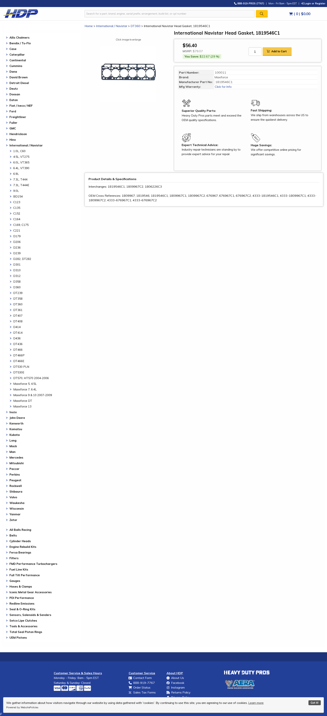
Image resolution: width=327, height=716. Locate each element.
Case (12, 49)
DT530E (18, 372)
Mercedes (16, 457)
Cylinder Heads (20, 541)
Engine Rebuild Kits (22, 547)
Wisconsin (16, 508)
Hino (12, 139)
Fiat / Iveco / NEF (21, 105)
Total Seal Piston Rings (25, 632)
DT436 (18, 344)
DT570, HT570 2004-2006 (31, 378)
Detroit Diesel (19, 83)
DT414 (18, 332)
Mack (13, 446)
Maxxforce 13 (22, 406)
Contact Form (142, 678)
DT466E (18, 361)
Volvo (13, 497)
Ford (12, 111)
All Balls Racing (20, 530)
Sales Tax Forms (144, 692)
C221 (16, 230)
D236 (17, 247)
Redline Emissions (21, 603)
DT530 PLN (21, 366)
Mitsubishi (16, 463)
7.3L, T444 (20, 179)
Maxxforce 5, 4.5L (25, 384)
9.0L (16, 191)
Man (12, 452)
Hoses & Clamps (20, 586)
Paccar (14, 469)
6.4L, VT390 (21, 168)
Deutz (13, 88)
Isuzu (13, 412)
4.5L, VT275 (21, 157)
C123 (16, 202)
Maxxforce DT (22, 401)
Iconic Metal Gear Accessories (30, 592)
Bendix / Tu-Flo (20, 43)
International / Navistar (26, 145)
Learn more (256, 703)
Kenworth (16, 423)
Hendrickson (18, 134)
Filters (14, 558)
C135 (16, 208)
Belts (13, 535)
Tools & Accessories (23, 626)
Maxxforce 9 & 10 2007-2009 (32, 395)
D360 (17, 287)
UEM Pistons (18, 637)
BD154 (18, 196)
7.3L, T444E (21, 185)
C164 (16, 219)
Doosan (14, 94)
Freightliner (17, 117)
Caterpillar (17, 54)
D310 (17, 270)
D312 (17, 276)
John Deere (17, 418)
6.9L (16, 174)
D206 (17, 242)
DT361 (18, 310)
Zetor (13, 520)
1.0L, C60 (19, 151)
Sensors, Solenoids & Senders (30, 615)
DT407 (18, 315)
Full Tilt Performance (24, 575)
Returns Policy (181, 692)
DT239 (18, 293)
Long (12, 440)
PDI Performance (21, 598)
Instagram (178, 687)
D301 (17, 264)
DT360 (18, 304)
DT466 (18, 349)
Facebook (177, 683)
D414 (17, 327)
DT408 (18, 321)
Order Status (141, 687)
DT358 (18, 298)
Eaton (13, 100)
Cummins (15, 66)
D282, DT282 (22, 259)
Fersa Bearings (20, 552)
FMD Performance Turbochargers (33, 564)
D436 (17, 338)
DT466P (19, 355)
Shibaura (15, 491)
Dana (13, 71)
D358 (17, 281)
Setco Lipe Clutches (23, 620)
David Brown (18, 77)
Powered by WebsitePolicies (22, 707)
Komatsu (15, 429)
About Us (177, 678)
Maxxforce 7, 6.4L (25, 389)
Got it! (314, 702)
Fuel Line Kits (18, 569)
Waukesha (16, 503)
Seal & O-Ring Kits (22, 609)
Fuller (13, 122)
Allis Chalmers (19, 37)
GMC (12, 128)
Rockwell (15, 486)
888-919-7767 (144, 683)
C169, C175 (21, 225)
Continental (17, 60)
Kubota (14, 435)
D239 (17, 253)
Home (89, 26)
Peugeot (15, 480)
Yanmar (15, 514)
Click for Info (223, 87)
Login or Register (314, 3)
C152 (16, 213)
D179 (17, 236)
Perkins (14, 474)
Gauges (14, 581)
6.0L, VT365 (21, 162)
